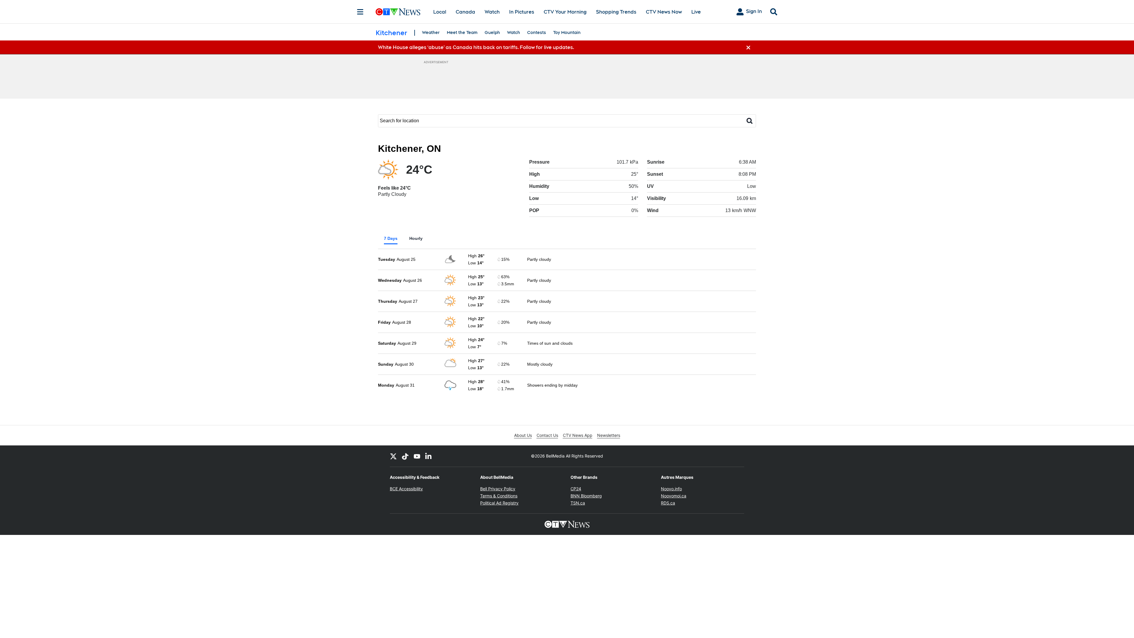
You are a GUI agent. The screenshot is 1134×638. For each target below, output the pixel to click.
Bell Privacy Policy (497, 488)
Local (439, 12)
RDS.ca (668, 502)
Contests (536, 32)
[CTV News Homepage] (398, 11)
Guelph (492, 32)
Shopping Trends (616, 12)
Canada (465, 12)
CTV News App (577, 435)
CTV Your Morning (565, 12)
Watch (492, 12)
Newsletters (608, 435)
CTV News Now (664, 12)
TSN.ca (578, 502)
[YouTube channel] (417, 456)
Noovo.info (671, 488)
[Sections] (360, 12)
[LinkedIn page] (428, 456)
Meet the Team (462, 32)
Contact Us (547, 435)
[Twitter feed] (393, 456)
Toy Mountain (567, 32)
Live (696, 12)
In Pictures (521, 12)
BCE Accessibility (406, 488)
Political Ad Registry (499, 502)
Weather (431, 32)
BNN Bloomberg (586, 495)
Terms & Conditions (498, 495)
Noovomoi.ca (673, 495)
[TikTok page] (405, 456)
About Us (523, 435)
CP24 (576, 488)
